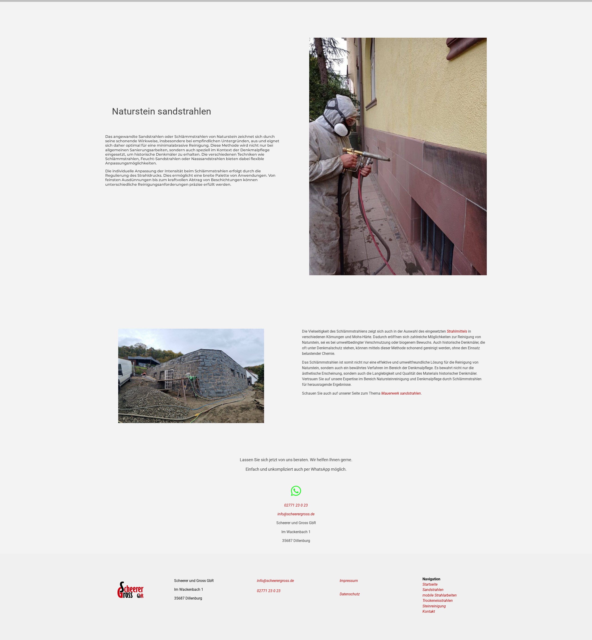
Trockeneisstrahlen (437, 600)
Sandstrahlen (433, 589)
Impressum (349, 580)
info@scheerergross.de (296, 514)
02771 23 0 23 (296, 505)
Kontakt (428, 611)
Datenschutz (350, 594)
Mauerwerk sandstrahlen (401, 393)
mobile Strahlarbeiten (439, 595)
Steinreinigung (434, 606)
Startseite (430, 584)
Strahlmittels (457, 331)
